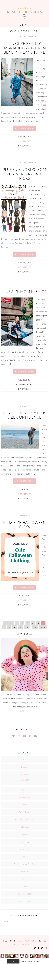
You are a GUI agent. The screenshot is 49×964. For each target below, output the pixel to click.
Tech (24, 879)
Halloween (24, 516)
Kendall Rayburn (23, 941)
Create (24, 774)
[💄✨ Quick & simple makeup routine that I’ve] (36, 956)
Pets (24, 856)
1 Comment (24, 141)
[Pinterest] (30, 736)
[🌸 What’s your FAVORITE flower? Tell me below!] (46, 956)
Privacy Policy (29, 945)
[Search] (45, 921)
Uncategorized (24, 893)
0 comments (24, 267)
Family (24, 804)
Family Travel (24, 812)
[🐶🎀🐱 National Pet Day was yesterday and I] (7, 956)
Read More (24, 710)
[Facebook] (19, 736)
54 (35, 627)
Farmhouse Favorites (24, 819)
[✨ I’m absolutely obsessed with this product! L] (12, 956)
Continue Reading (24, 128)
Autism (24, 759)
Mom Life (24, 406)
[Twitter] (13, 736)
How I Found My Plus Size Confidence (24, 415)
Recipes (24, 871)
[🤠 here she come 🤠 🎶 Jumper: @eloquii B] (17, 956)
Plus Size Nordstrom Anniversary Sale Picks (24, 173)
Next (42, 627)
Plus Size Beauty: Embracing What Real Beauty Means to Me (24, 47)
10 (20, 627)
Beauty (24, 767)
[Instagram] (24, 736)
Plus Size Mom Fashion (24, 37)
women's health (24, 901)
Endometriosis (24, 797)
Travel (24, 886)
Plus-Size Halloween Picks (24, 524)
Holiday (24, 834)
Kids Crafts (25, 779)
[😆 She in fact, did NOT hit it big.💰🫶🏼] (41, 956)
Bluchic (17, 945)
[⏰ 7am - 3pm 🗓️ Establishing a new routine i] (32, 956)
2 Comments (24, 494)
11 (27, 627)
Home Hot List (24, 842)
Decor (24, 789)
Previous (8, 623)
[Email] (35, 736)
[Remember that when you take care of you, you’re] (22, 956)
